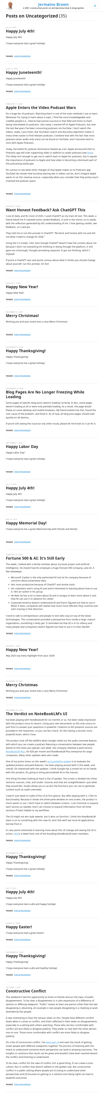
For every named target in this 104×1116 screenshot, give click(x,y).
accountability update (59, 761)
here (89, 152)
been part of (52, 1042)
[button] (95, 6)
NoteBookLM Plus (15, 751)
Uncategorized (22, 56)
